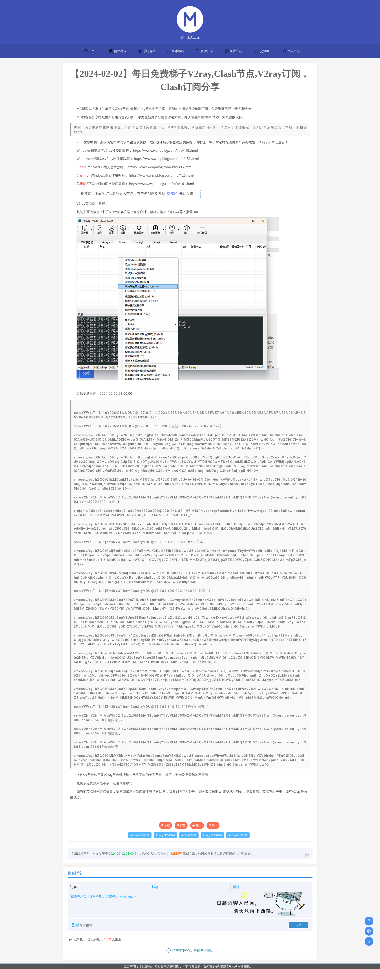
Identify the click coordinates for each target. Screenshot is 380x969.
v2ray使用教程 (238, 835)
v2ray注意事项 (212, 835)
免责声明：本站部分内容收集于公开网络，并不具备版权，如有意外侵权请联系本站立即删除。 (188, 966)
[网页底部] (369, 941)
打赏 (182, 825)
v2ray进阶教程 (165, 835)
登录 (75, 925)
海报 (214, 825)
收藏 (167, 825)
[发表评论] (369, 931)
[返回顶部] (369, 921)
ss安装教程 (189, 835)
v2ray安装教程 (140, 835)
